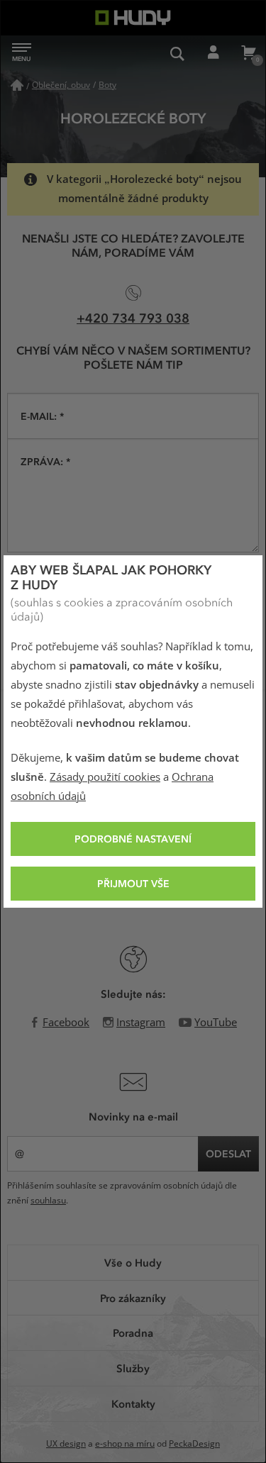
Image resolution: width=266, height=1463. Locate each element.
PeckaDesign (194, 1443)
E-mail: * (42, 416)
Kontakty (133, 1403)
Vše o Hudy (133, 1262)
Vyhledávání (177, 53)
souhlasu (48, 1200)
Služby (133, 1368)
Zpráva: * (45, 461)
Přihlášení (213, 53)
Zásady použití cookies (105, 777)
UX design (66, 1443)
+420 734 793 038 (133, 318)
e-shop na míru (125, 1443)
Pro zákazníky (133, 1297)
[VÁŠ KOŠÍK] (248, 53)
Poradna (133, 1332)
